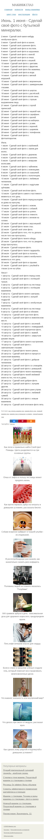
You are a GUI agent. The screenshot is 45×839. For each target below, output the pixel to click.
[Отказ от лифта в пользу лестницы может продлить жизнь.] (22, 474)
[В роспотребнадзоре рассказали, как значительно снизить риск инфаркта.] (22, 555)
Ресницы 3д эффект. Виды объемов (19, 785)
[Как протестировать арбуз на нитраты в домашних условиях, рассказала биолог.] (22, 501)
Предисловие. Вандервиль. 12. (17, 814)
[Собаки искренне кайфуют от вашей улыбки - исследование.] (22, 528)
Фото (35, 14)
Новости (19, 9)
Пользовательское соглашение (19, 830)
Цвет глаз (11, 14)
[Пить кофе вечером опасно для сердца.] (22, 640)
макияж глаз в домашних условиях (21, 414)
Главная (8, 9)
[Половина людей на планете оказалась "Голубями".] (22, 583)
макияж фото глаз (30, 411)
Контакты (6, 830)
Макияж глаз (22, 5)
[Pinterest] (22, 421)
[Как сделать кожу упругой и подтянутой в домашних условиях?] (22, 746)
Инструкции (24, 14)
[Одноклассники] (31, 421)
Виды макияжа (32, 9)
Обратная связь (8, 836)
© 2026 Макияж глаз (10, 826)
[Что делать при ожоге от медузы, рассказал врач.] (22, 719)
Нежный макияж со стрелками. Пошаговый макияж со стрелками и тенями (19, 806)
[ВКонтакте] (14, 421)
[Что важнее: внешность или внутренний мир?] (22, 695)
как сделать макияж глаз (16, 411)
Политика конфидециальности (13, 833)
